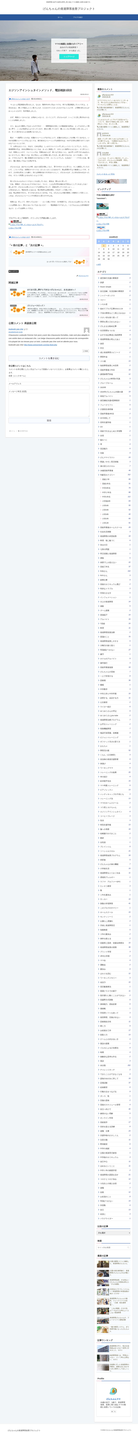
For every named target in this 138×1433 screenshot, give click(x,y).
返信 (86, 351)
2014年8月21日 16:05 (16, 332)
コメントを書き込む (49, 358)
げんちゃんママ (113, 1399)
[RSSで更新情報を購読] (115, 1411)
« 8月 (98, 265)
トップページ (69, 57)
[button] (128, 1247)
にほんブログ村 (15, 228)
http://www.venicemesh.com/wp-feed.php (40, 345)
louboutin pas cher (16, 329)
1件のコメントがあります (20, 99)
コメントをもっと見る (105, 174)
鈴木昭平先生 (14, 271)
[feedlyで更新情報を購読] (112, 1411)
